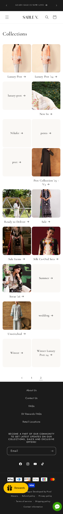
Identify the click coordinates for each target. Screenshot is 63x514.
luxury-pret (15, 96)
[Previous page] (22, 378)
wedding (44, 315)
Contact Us (31, 398)
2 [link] (41, 378)
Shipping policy (42, 501)
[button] (7, 17)
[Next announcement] (56, 5)
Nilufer (14, 133)
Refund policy (28, 496)
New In (44, 114)
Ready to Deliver (15, 222)
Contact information (33, 506)
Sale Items (14, 259)
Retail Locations (31, 421)
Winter (14, 353)
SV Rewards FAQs (31, 414)
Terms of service (24, 501)
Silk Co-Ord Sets (44, 259)
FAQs (31, 406)
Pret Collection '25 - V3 (46, 182)
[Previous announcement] (6, 5)
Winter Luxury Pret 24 (46, 353)
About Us (31, 390)
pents (44, 133)
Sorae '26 (14, 296)
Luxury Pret (15, 76)
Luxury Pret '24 (44, 76)
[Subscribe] (52, 451)
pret (15, 162)
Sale (44, 222)
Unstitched (15, 334)
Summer (44, 278)
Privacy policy (45, 496)
